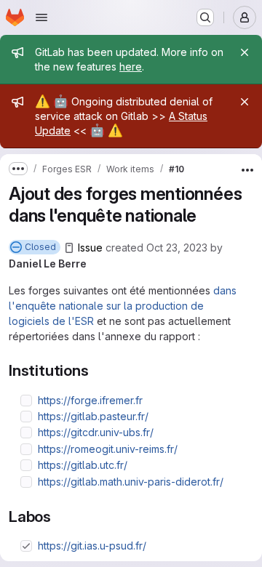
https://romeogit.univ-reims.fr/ (108, 449)
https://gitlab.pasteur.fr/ (93, 416)
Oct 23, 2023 (176, 247)
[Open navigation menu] (41, 17)
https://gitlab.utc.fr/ (82, 465)
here (130, 66)
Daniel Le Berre (48, 263)
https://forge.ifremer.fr (90, 400)
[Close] (244, 52)
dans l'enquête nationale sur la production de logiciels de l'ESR (123, 305)
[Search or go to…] (205, 17)
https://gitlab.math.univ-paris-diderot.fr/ (130, 481)
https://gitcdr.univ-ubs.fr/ (96, 432)
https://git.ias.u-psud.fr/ (92, 545)
